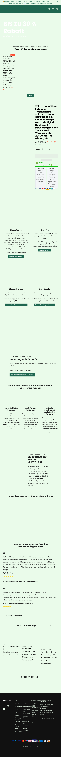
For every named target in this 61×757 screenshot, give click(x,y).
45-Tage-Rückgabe (25, 725)
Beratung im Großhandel (35, 721)
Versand (17, 704)
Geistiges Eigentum (25, 717)
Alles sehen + (39, 145)
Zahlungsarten (18, 731)
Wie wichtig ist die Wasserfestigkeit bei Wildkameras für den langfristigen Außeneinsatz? (49, 657)
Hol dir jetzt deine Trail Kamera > (22, 375)
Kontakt (17, 709)
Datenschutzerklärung (26, 706)
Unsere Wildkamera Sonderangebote (30, 49)
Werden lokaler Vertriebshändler (35, 705)
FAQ (16, 712)
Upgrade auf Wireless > (16, 256)
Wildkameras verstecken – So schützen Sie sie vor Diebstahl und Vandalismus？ (30, 654)
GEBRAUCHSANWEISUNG (18, 722)
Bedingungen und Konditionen (26, 711)
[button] (46, 156)
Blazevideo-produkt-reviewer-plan (35, 713)
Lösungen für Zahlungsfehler (18, 717)
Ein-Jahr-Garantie (25, 729)
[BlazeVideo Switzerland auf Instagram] (8, 706)
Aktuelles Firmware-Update (17, 726)
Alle (30, 95)
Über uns (25, 704)
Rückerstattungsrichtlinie (18, 706)
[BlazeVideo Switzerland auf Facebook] (4, 706)
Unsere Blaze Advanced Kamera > (16, 305)
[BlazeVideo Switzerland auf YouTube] (4, 709)
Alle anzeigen (53, 626)
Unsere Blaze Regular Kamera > (44, 305)
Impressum (26, 721)
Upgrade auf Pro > (44, 250)
